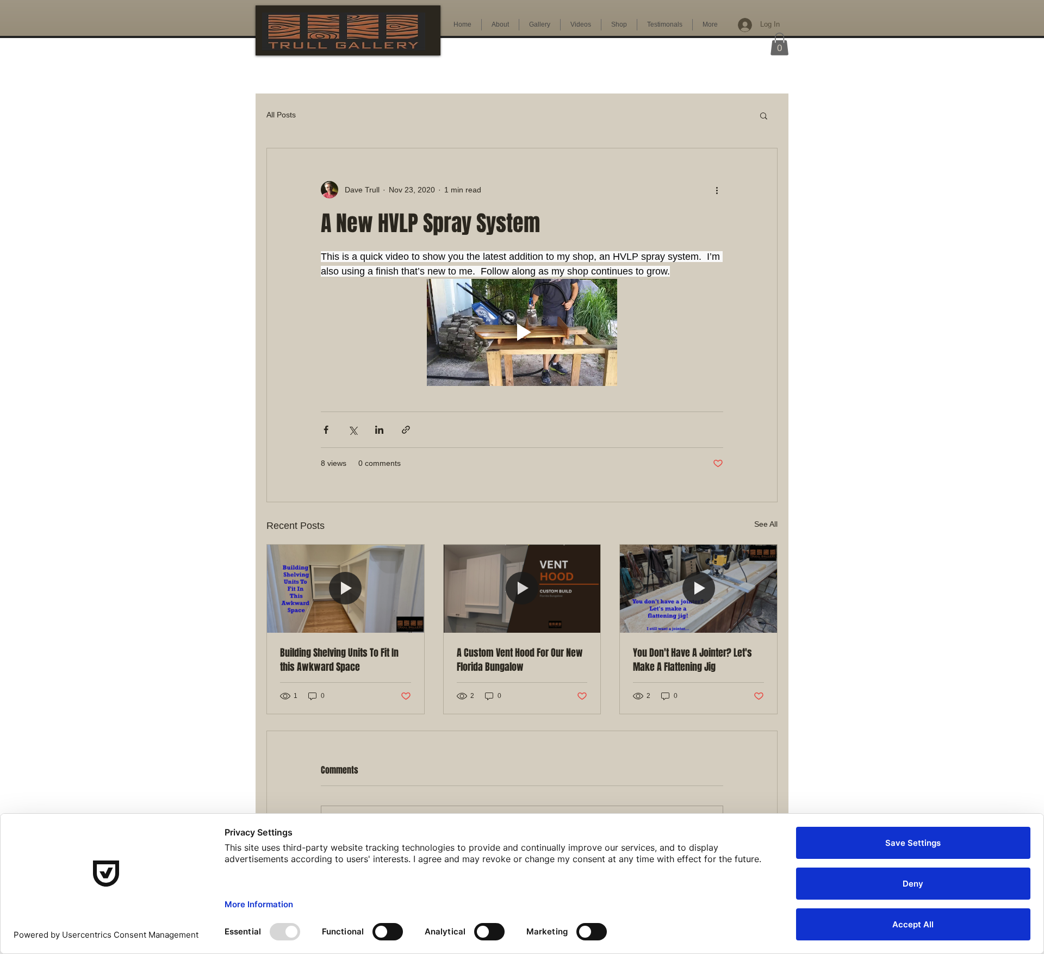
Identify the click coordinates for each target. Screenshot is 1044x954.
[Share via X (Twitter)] (352, 430)
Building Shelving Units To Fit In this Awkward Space (339, 660)
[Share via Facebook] (326, 430)
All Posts (281, 114)
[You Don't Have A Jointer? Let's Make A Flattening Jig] (698, 589)
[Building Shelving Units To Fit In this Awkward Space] (345, 589)
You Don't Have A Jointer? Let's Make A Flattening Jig (692, 660)
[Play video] (522, 332)
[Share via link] (406, 430)
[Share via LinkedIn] (379, 430)
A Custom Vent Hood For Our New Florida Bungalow (520, 660)
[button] (779, 44)
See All (766, 524)
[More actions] (716, 189)
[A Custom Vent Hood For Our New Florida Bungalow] (522, 589)
